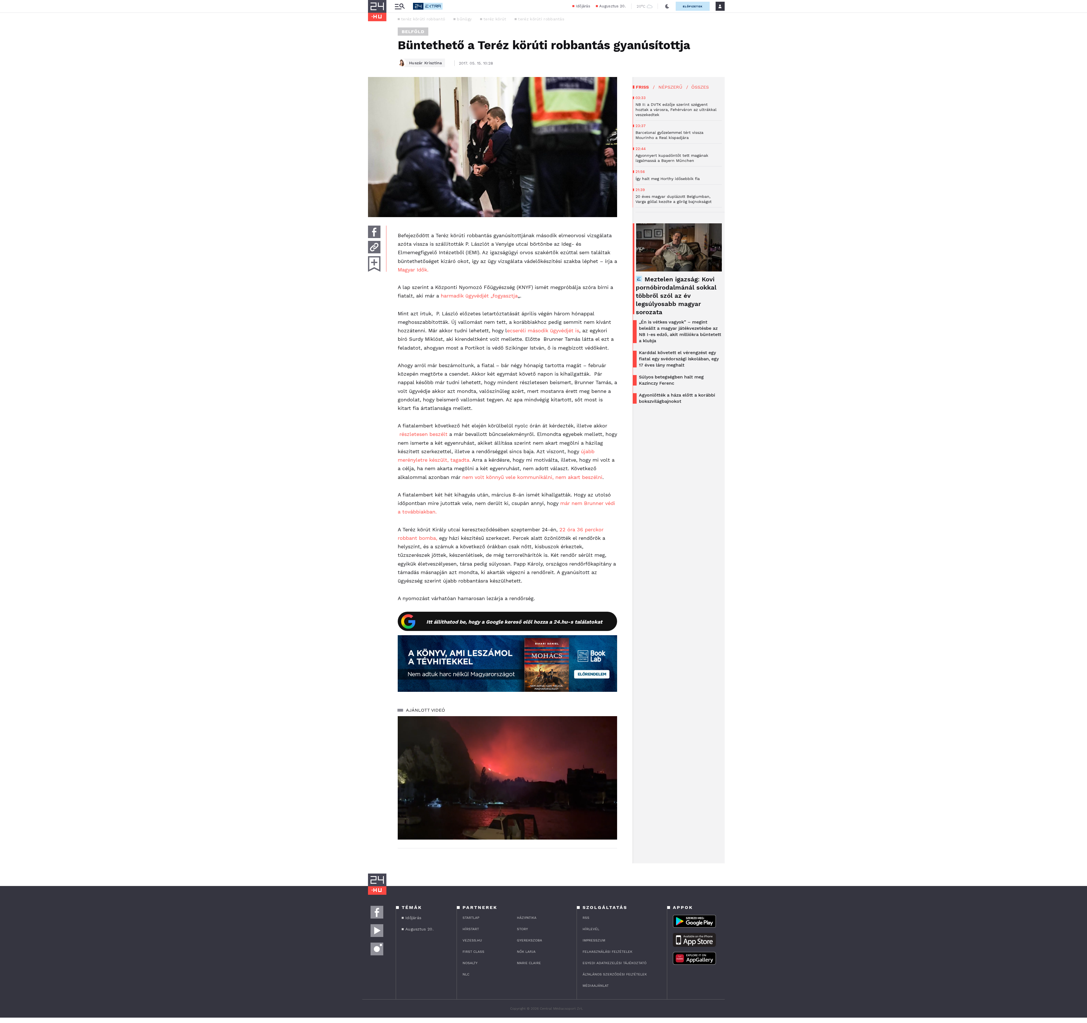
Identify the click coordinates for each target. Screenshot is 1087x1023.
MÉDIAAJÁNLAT (596, 986)
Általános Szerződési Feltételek (615, 974)
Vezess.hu (472, 940)
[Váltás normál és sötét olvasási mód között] (667, 6)
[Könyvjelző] (374, 264)
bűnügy (464, 19)
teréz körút (494, 19)
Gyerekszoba (529, 940)
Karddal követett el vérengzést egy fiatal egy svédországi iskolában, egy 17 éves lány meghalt (679, 359)
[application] (507, 778)
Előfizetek (693, 6)
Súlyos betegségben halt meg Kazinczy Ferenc (671, 380)
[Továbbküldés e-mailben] (374, 247)
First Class (473, 952)
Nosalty (470, 963)
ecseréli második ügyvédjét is (543, 330)
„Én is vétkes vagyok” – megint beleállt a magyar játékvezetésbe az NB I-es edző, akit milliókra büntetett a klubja (680, 331)
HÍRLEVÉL (591, 929)
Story (522, 929)
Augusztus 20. (612, 6)
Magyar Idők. (413, 270)
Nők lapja (526, 952)
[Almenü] (399, 6)
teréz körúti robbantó (423, 19)
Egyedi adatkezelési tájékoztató (615, 963)
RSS (586, 918)
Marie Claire (529, 963)
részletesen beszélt (423, 434)
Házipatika (526, 918)
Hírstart (471, 929)
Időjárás (583, 6)
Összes (700, 87)
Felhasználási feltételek (607, 952)
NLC (466, 974)
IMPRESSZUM (594, 940)
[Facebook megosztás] (374, 232)
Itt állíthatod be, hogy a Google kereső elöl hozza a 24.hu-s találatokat (514, 622)
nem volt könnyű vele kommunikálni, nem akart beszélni (532, 477)
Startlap (471, 918)
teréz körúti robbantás (541, 19)
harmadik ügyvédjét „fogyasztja (478, 296)
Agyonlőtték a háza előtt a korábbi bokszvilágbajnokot (677, 398)
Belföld (413, 31)
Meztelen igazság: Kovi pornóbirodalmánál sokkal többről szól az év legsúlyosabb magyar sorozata (676, 296)
